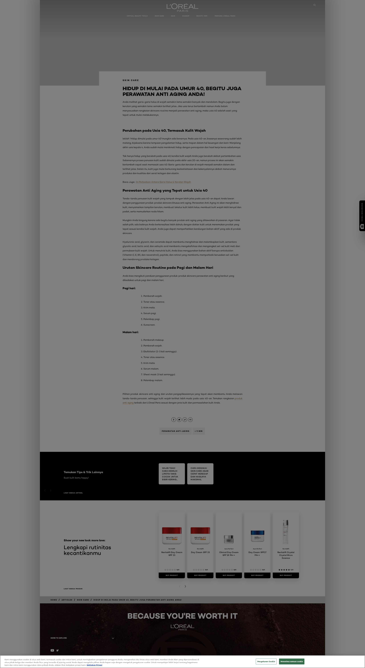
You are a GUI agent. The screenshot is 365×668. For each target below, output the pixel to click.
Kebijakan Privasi (94, 665)
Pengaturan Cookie (266, 661)
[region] (182, 661)
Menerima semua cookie (292, 661)
